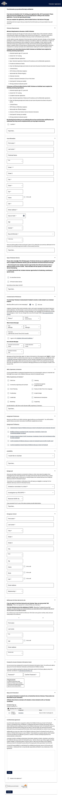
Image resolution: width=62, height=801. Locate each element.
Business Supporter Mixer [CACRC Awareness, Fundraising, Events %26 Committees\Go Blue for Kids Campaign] (32, 437)
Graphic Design (38, 393)
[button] (31, 28)
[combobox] (15, 162)
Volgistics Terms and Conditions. (25, 338)
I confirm (12, 124)
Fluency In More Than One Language (43, 389)
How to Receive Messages (12, 341)
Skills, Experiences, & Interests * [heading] (15, 377)
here (29, 17)
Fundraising (13, 393)
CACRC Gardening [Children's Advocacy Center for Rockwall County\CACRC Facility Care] (31, 441)
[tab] (19, 618)
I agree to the (13, 338)
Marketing (12, 401)
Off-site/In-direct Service (16, 281)
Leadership (13, 397)
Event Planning (13, 389)
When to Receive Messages (13, 322)
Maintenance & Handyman (40, 397)
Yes (33, 304)
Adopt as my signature (16, 778)
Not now (40, 304)
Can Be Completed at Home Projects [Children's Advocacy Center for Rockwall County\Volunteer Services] (29, 445)
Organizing (37, 401)
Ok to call (28, 197)
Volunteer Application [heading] (55, 4)
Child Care (12, 380)
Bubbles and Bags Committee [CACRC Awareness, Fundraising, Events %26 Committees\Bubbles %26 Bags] (28, 432)
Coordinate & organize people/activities (39, 384)
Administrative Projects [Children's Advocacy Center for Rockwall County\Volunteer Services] (32, 427)
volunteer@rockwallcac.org (25, 670)
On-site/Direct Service (15, 277)
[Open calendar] (24, 216)
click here (10, 359)
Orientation (20, 712)
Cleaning (36, 380)
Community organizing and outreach (19, 384)
